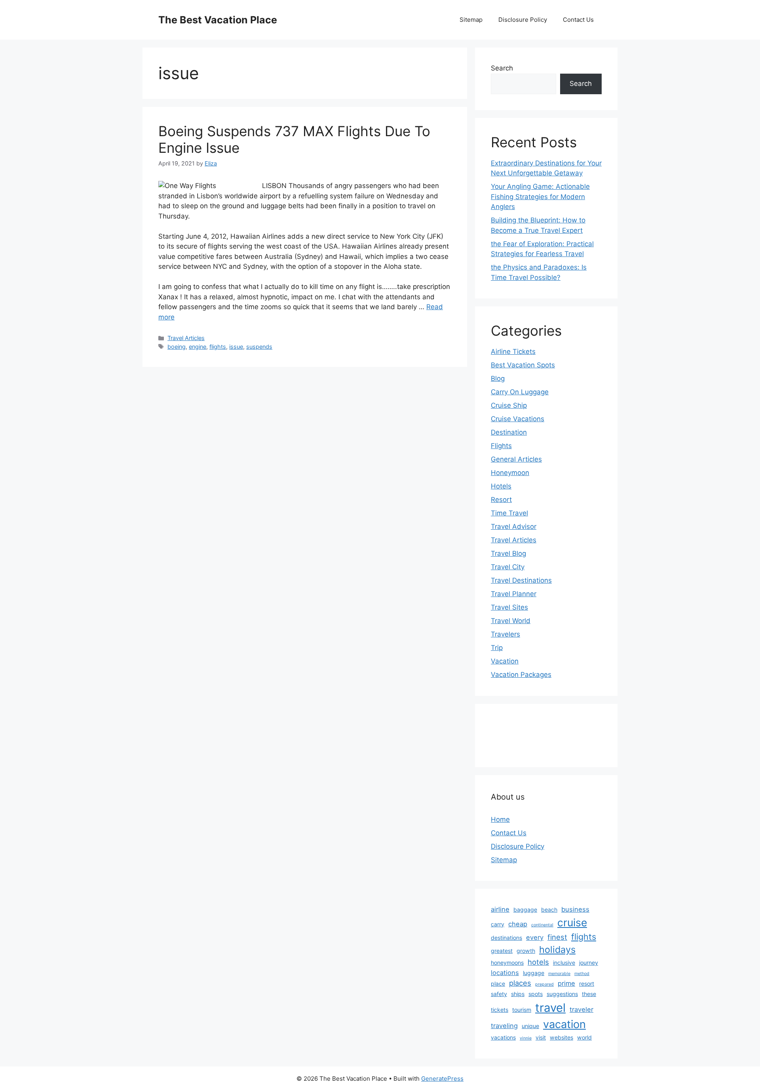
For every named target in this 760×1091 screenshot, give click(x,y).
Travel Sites (509, 607)
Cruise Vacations (517, 419)
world (584, 1037)
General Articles (516, 459)
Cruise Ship (509, 405)
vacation (564, 1024)
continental (542, 925)
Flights (501, 446)
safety (499, 993)
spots (535, 993)
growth (526, 950)
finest (557, 937)
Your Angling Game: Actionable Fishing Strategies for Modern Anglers (540, 196)
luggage (533, 972)
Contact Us (578, 19)
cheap (517, 924)
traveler (581, 1009)
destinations (506, 937)
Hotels (501, 486)
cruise (572, 922)
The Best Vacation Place (217, 20)
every (534, 937)
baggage (525, 909)
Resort (501, 500)
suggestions (562, 993)
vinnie (526, 1038)
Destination (509, 432)
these (589, 993)
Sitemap (471, 19)
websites (561, 1037)
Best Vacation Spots (523, 365)
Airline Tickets (513, 351)
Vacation (505, 661)
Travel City (507, 567)
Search (502, 68)
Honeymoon (510, 473)
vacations (503, 1037)
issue (236, 346)
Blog (498, 378)
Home (500, 819)
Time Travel (509, 513)
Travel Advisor (513, 526)
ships (517, 993)
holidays (557, 949)
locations (505, 973)
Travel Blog (508, 553)
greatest (502, 950)
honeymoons (507, 962)
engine (197, 346)
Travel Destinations (521, 580)
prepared (544, 984)
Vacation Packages (521, 675)
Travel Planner (513, 594)
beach (549, 909)
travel (550, 1008)
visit (541, 1037)
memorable (559, 973)
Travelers (505, 634)
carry (497, 924)
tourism (521, 1009)
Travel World (510, 621)
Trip (497, 648)
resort (586, 983)
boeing (176, 346)
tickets (499, 1009)
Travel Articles (186, 338)
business (575, 909)
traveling (504, 1026)
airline (500, 909)
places (520, 983)
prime (566, 983)
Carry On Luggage (520, 392)
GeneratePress (442, 1078)
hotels (538, 962)
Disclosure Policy (522, 19)
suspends (259, 346)
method (581, 973)
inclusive (564, 962)
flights (217, 346)
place (498, 983)
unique (530, 1026)
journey (588, 962)
